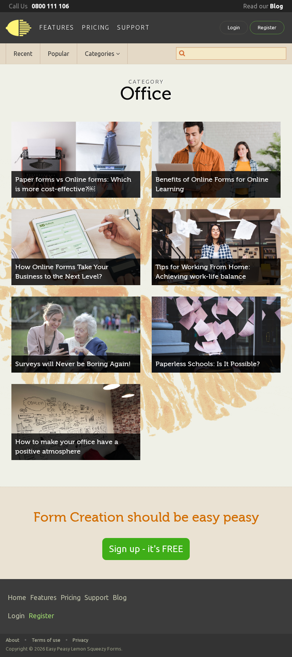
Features (56, 27)
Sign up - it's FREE (146, 549)
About (12, 640)
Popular (58, 53)
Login (234, 27)
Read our (263, 6)
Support (133, 27)
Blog (120, 597)
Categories (100, 53)
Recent (23, 53)
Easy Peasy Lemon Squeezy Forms (19, 30)
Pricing (96, 27)
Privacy (80, 640)
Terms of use (46, 640)
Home (17, 597)
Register (267, 27)
